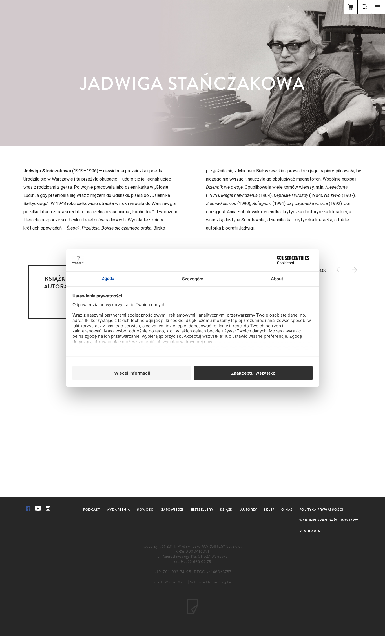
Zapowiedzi (172, 509)
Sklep (269, 509)
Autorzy (248, 509)
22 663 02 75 (199, 562)
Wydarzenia (118, 509)
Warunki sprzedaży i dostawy (328, 520)
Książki (227, 509)
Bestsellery (201, 509)
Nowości (145, 509)
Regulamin (309, 531)
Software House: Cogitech (212, 582)
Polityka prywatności (321, 509)
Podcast (91, 509)
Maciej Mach (176, 582)
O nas (287, 509)
